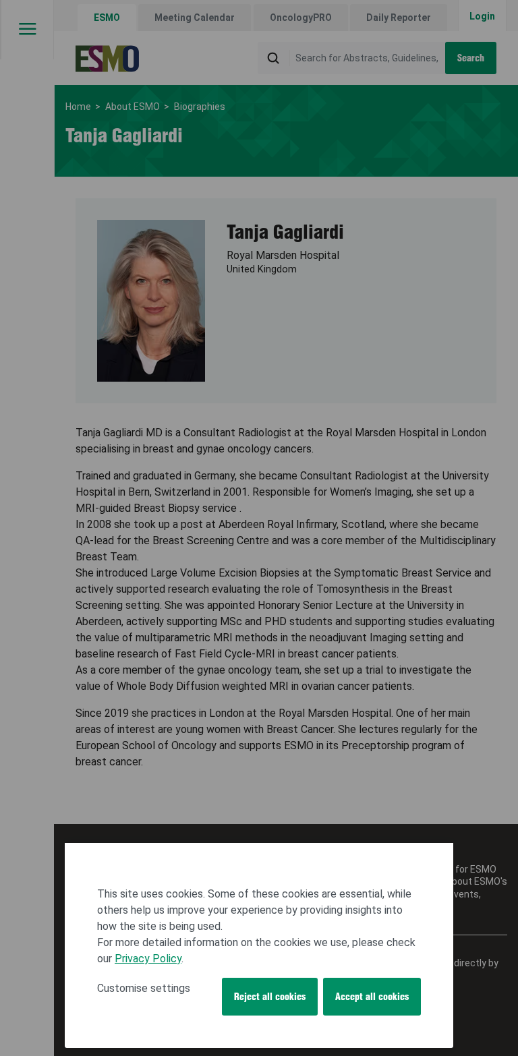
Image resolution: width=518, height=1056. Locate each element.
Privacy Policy (148, 958)
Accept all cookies (372, 997)
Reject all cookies (270, 997)
